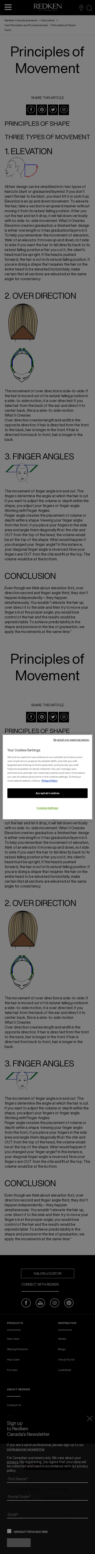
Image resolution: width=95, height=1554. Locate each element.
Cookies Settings (47, 808)
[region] (47, 777)
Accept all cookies (47, 793)
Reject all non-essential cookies (71, 740)
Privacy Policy (49, 780)
